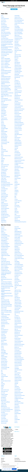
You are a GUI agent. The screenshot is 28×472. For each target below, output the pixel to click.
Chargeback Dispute (18, 142)
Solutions (2, 69)
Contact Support (17, 215)
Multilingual (3, 30)
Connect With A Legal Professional (7, 41)
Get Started (17, 212)
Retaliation (3, 218)
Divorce (2, 102)
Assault (2, 152)
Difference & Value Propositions (6, 264)
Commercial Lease (18, 107)
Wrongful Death (4, 211)
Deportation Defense (18, 50)
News (15, 197)
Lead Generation (4, 252)
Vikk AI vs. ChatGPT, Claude (6, 60)
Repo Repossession (18, 69)
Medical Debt (17, 74)
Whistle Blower (3, 220)
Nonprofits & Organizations (5, 78)
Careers (16, 194)
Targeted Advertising (4, 253)
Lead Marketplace (4, 234)
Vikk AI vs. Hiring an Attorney (6, 67)
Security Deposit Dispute (19, 29)
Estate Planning (17, 77)
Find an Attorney (17, 217)
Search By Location (4, 322)
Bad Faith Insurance (18, 158)
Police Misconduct (18, 166)
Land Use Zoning (17, 104)
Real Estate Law (17, 96)
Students (2, 75)
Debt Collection (17, 63)
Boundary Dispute (18, 102)
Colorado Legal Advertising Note (20, 461)
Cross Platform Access (5, 29)
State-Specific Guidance (5, 27)
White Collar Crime (4, 166)
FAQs (15, 214)
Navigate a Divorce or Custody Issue (7, 92)
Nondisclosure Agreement (19, 122)
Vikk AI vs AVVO (4, 307)
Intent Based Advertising (5, 235)
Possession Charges (4, 151)
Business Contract (18, 119)
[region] (9, 467)
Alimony (2, 116)
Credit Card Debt (17, 72)
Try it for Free (3, 20)
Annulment (3, 334)
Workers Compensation (5, 208)
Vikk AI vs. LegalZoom (5, 63)
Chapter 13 (16, 60)
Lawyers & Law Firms (4, 247)
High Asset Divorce (4, 119)
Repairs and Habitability (19, 33)
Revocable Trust (17, 81)
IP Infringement (17, 152)
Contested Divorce (4, 331)
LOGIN (16, 0)
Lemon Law (17, 131)
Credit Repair (17, 133)
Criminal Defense (4, 143)
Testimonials (3, 232)
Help (2, 462)
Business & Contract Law (19, 110)
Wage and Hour (3, 221)
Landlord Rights (17, 27)
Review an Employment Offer (6, 89)
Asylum (16, 51)
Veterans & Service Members (6, 72)
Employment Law (4, 212)
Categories (3, 325)
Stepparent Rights (4, 131)
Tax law (16, 179)
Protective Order (4, 139)
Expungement (3, 172)
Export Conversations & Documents (7, 39)
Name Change (17, 170)
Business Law (17, 111)
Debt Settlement (17, 62)
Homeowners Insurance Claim (20, 160)
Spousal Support (4, 340)
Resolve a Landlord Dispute (5, 88)
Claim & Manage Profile (5, 299)
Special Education (18, 175)
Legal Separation (4, 107)
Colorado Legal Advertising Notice (20, 221)
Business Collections (18, 362)
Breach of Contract (18, 356)
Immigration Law (17, 39)
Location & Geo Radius (5, 317)
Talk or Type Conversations (5, 32)
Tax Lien (16, 185)
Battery (2, 154)
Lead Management (4, 241)
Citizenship (16, 42)
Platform (2, 231)
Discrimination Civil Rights (19, 167)
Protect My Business (4, 98)
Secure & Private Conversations (6, 42)
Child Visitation (3, 337)
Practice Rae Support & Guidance (6, 52)
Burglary (2, 160)
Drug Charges (3, 149)
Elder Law (16, 93)
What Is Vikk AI (3, 21)
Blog (15, 196)
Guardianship (3, 133)
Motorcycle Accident (4, 194)
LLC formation (17, 350)
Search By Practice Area (5, 323)
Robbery (2, 161)
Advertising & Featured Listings (6, 304)
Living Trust (17, 80)
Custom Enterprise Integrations (6, 49)
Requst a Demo (17, 431)
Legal (15, 203)
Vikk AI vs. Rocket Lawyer (5, 64)
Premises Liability (4, 200)
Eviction (16, 24)
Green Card (16, 41)
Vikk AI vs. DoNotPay (4, 66)
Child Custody (3, 110)
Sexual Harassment (4, 217)
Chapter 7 (16, 59)
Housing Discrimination (18, 38)
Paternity (2, 124)
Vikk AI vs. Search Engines (5, 58)
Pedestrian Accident (4, 196)
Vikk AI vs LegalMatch (5, 267)
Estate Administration (18, 90)
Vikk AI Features (4, 24)
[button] (26, 2)
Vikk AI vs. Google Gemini (5, 61)
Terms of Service (17, 206)
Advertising (3, 276)
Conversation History (4, 38)
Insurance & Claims (18, 154)
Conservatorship (4, 134)
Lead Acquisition (4, 250)
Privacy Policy (17, 205)
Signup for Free (3, 229)
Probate (16, 89)
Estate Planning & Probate (19, 75)
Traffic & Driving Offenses (5, 401)
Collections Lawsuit (18, 65)
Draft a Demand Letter (5, 86)
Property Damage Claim (19, 105)
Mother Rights (3, 127)
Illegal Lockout (17, 35)
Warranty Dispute (18, 140)
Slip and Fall (3, 199)
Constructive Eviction (18, 36)
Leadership (16, 190)
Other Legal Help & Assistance (6, 99)
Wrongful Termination (5, 214)
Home (2, 15)
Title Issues (16, 101)
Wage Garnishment (18, 66)
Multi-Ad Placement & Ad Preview (6, 284)
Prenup (2, 346)
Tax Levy (16, 187)
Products (2, 17)
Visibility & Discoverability (5, 255)
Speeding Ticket (3, 179)
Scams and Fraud (17, 137)
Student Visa (17, 48)
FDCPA (16, 136)
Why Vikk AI (3, 23)
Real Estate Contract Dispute (19, 108)
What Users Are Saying (5, 54)
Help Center (17, 211)
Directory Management (5, 243)
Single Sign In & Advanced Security (7, 51)
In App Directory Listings (5, 301)
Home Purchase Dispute (19, 99)
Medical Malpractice (4, 203)
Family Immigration (18, 45)
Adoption (2, 130)
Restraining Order (4, 137)
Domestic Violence (4, 136)
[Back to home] (3, 2)
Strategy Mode (3, 36)
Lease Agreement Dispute (19, 30)
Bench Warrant (3, 175)
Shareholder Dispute (18, 353)
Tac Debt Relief (17, 184)
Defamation (17, 169)
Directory (2, 298)
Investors (16, 199)
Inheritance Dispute (18, 92)
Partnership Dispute (18, 116)
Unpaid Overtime (17, 17)
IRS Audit (16, 182)
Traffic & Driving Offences (5, 176)
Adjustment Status (18, 54)
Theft (2, 157)
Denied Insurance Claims (19, 157)
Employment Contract (18, 18)
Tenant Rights (17, 26)
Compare (2, 57)
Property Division (4, 343)
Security (16, 193)
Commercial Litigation (18, 125)
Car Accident (3, 191)
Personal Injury (3, 190)
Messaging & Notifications (5, 246)
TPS (15, 53)
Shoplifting (3, 158)
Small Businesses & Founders (6, 76)
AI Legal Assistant (4, 26)
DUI (1, 145)
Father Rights (3, 125)
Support (16, 209)
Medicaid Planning (18, 95)
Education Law (17, 172)
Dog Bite (2, 202)
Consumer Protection (18, 128)
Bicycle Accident (4, 197)
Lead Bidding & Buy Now (5, 270)
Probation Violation (4, 169)
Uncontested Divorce (4, 104)
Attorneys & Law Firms (5, 81)
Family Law (3, 101)
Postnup (2, 122)
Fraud (2, 163)
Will (15, 78)
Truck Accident (3, 193)
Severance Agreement (18, 21)
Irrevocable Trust (17, 83)
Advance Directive (18, 86)
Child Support (3, 113)
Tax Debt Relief (17, 419)
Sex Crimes (3, 167)
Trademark (16, 146)
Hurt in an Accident (4, 91)
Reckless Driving (4, 181)
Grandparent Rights (4, 128)
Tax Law (16, 181)
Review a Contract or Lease (5, 85)
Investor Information (18, 200)
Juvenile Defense (4, 170)
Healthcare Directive (18, 87)
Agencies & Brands (4, 249)
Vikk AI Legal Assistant (5, 18)
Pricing (16, 208)
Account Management (5, 238)
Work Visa (16, 47)
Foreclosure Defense (18, 68)
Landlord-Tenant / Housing (19, 23)
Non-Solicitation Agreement (19, 359)
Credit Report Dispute (18, 71)
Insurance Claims (17, 155)
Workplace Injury (4, 206)
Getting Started (17, 220)
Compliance (17, 191)
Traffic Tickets (3, 178)
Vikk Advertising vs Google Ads (6, 281)
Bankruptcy (17, 57)
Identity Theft (17, 139)
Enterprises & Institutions (5, 79)
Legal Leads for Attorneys (5, 261)
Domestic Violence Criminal (5, 155)
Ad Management (4, 240)
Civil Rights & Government (19, 163)
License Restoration (4, 188)
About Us (16, 218)
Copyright (16, 148)
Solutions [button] (16, 429)
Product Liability (4, 209)
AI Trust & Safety (4, 55)
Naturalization (17, 44)
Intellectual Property (18, 143)
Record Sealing (3, 173)
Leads (2, 256)
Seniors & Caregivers (4, 73)
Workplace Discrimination (5, 215)
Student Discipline (18, 178)
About (16, 188)
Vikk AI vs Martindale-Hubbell (6, 310)
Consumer (12, 0)
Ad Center (3, 226)
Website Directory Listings (5, 302)
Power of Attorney (18, 84)
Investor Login (17, 202)
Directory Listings (4, 237)
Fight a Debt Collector (5, 94)
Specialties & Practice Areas (5, 319)
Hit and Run (3, 187)
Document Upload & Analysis (6, 33)
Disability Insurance (18, 161)
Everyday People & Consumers (6, 70)
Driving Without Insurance (5, 185)
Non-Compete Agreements (19, 20)
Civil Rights (16, 164)
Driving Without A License (5, 182)
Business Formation (18, 113)
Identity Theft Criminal (5, 164)
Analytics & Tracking (4, 244)
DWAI (2, 148)
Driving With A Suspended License (7, 184)
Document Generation (5, 35)
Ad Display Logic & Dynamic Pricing (7, 286)
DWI (2, 146)
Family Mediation (4, 140)
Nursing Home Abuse (4, 205)
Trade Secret (17, 151)
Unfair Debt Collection (18, 134)
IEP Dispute (16, 176)
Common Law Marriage (5, 142)
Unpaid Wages (17, 15)
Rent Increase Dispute (18, 32)
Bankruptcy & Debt (18, 56)
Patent (16, 149)
